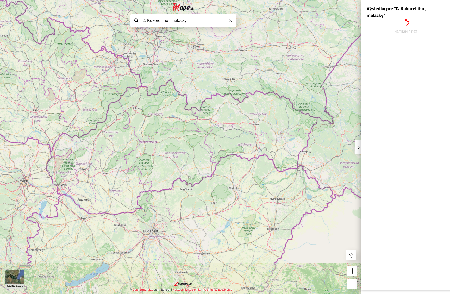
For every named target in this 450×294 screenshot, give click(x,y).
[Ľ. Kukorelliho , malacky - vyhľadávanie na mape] (183, 7)
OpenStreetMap (143, 289)
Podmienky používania (217, 289)
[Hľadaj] (136, 20)
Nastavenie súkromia (187, 289)
